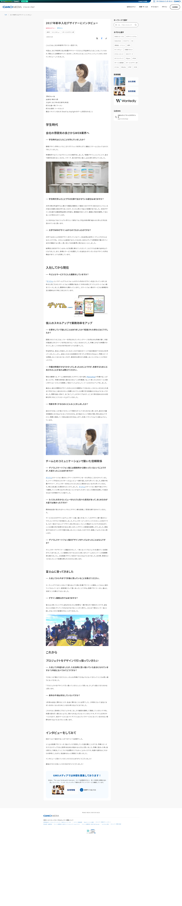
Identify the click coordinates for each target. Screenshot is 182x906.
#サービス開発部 (119, 62)
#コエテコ (126, 41)
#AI (132, 41)
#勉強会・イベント (120, 45)
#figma (128, 58)
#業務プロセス (129, 49)
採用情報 (175, 7)
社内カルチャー (51, 28)
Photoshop (91, 377)
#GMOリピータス (119, 36)
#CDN (135, 67)
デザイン (60, 28)
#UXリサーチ (129, 54)
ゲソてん (50, 281)
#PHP (129, 67)
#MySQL (123, 67)
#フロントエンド (119, 54)
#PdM (134, 58)
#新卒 (48, 32)
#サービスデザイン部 (68, 32)
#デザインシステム (131, 36)
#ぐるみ (117, 67)
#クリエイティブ (119, 58)
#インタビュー (56, 32)
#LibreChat (118, 41)
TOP (6, 15)
